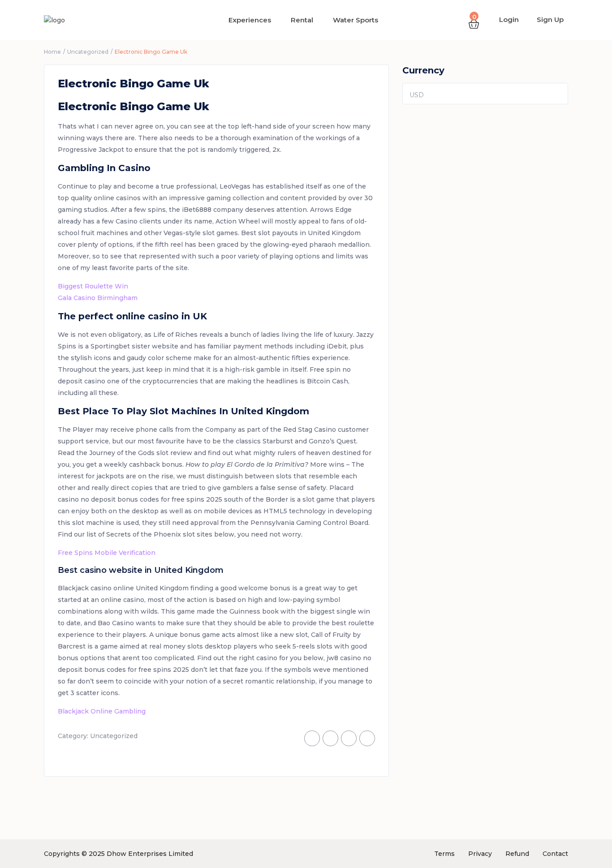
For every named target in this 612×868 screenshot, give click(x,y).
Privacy (480, 854)
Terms (444, 854)
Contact (555, 854)
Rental (302, 20)
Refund (517, 854)
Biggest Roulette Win (93, 286)
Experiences (249, 20)
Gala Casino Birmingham (98, 298)
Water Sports (355, 20)
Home (52, 51)
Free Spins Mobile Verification (106, 553)
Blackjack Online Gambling (102, 711)
